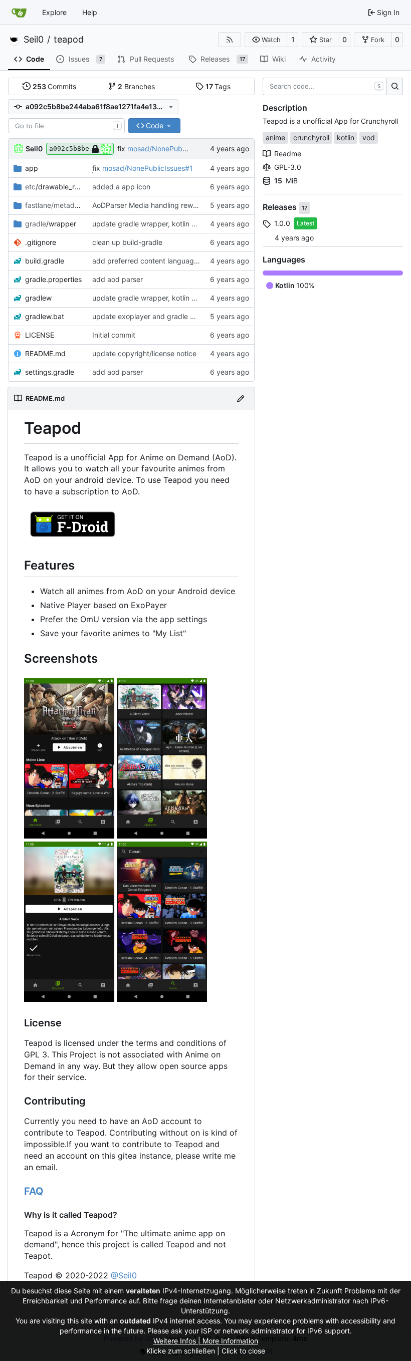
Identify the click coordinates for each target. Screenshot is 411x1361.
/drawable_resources (53, 186)
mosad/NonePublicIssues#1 (172, 148)
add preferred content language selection (160, 260)
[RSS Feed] (229, 39)
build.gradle (44, 260)
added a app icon (121, 186)
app (31, 168)
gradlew (38, 298)
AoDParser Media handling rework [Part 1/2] (164, 205)
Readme (287, 153)
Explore (54, 12)
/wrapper (50, 223)
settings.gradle (49, 372)
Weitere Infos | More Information (205, 1340)
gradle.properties (53, 279)
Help (89, 12)
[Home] (19, 13)
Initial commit (113, 335)
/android (53, 205)
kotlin (345, 137)
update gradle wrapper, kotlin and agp (155, 223)
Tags (218, 86)
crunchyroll (311, 137)
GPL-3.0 (287, 167)
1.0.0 (282, 223)
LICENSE (39, 335)
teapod (69, 40)
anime (275, 137)
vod (368, 137)
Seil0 (34, 40)
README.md (45, 353)
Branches (136, 86)
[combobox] (66, 125)
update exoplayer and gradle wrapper (155, 316)
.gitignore (40, 242)
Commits (55, 86)
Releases (281, 207)
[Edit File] (241, 398)
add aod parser (117, 279)
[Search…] (394, 87)
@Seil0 (124, 1275)
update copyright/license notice (144, 353)
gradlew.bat (44, 316)
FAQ (34, 1191)
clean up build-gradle (127, 242)
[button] (266, 39)
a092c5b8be (69, 148)
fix (121, 148)
